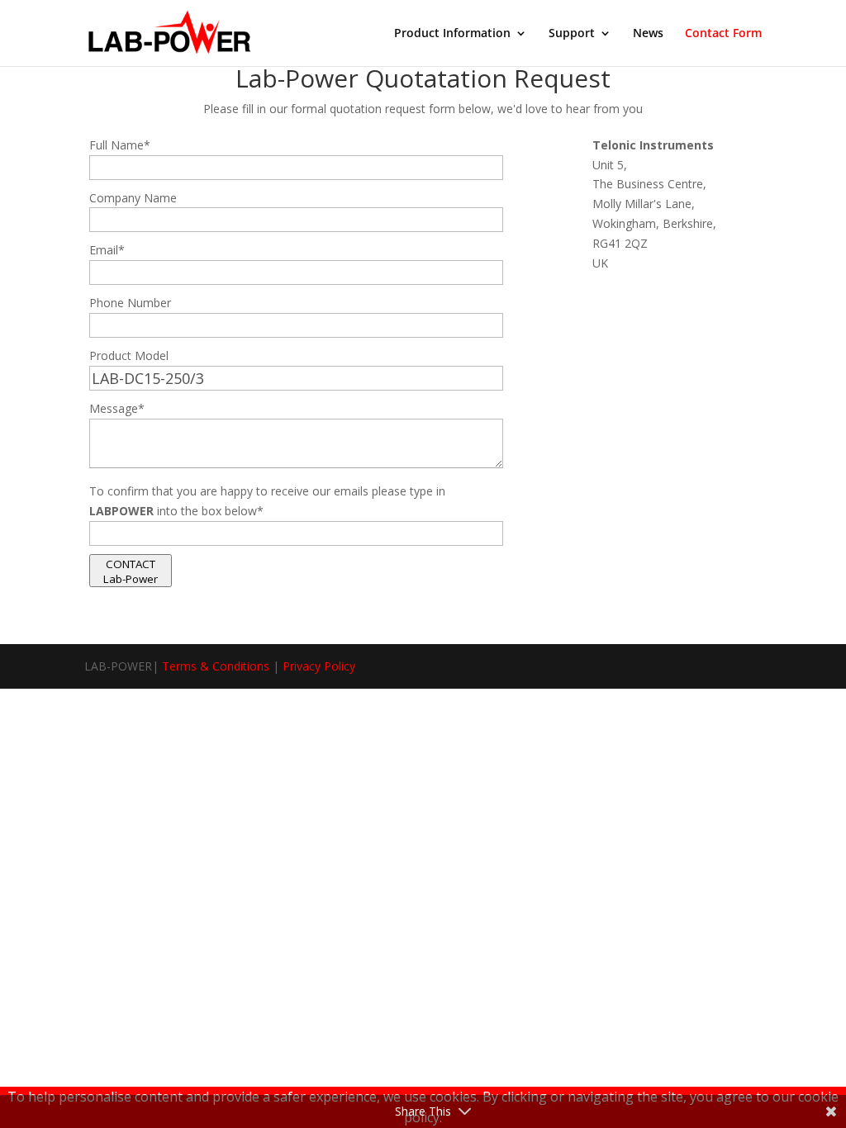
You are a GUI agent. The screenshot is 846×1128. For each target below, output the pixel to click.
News (648, 33)
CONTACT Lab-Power (130, 571)
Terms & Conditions (215, 666)
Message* (117, 408)
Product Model (129, 355)
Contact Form (723, 33)
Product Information (452, 33)
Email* (107, 250)
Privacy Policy (319, 666)
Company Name (133, 198)
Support (572, 33)
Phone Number (130, 302)
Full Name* (119, 145)
